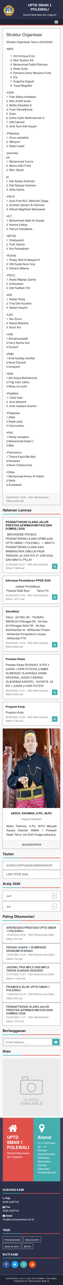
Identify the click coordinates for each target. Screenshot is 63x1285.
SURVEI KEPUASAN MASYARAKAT (29, 865)
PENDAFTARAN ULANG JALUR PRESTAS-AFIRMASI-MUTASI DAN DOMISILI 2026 (29, 525)
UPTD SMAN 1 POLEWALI (44, 1278)
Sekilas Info (32, 1239)
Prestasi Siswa (15, 659)
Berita (27, 1246)
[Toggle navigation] (56, 22)
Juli (30, 906)
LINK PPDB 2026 (17, 874)
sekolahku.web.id (39, 1281)
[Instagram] (24, 1264)
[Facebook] (7, 1264)
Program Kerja (15, 707)
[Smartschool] (31, 1088)
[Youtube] (33, 1264)
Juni (30, 896)
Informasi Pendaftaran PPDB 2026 (28, 580)
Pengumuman (12, 1239)
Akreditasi (12, 611)
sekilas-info (12, 1246)
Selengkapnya (31, 844)
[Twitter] (15, 1264)
